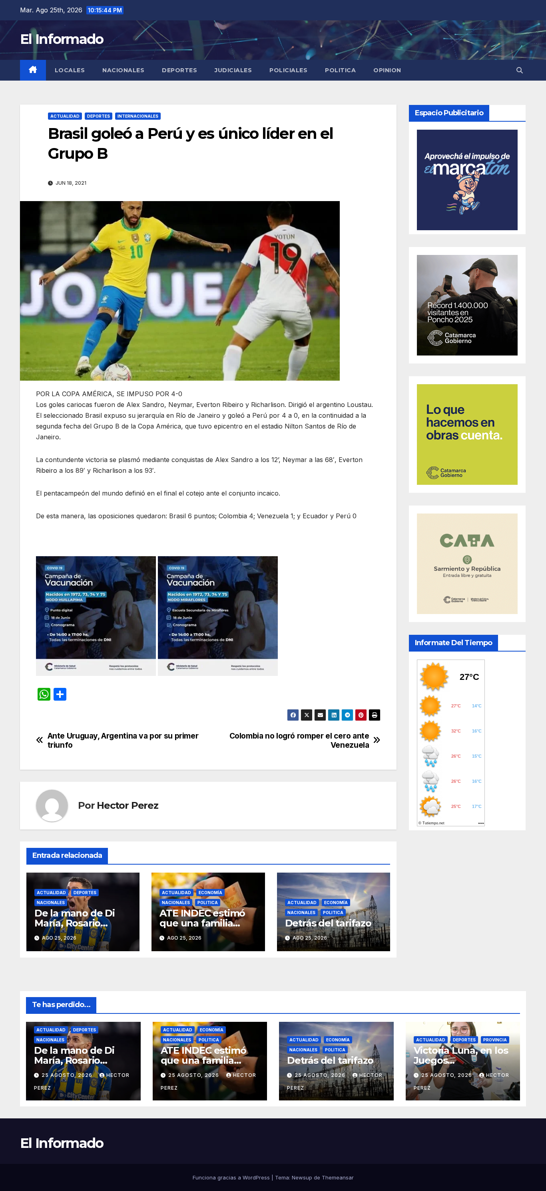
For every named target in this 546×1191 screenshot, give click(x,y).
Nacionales (123, 70)
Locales (70, 70)
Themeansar (338, 1177)
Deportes (179, 70)
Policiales (288, 70)
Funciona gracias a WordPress (232, 1177)
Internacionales (138, 116)
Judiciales (233, 70)
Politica (340, 70)
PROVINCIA (495, 1039)
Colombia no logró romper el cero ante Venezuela (299, 740)
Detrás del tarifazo (328, 923)
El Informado (62, 39)
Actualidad (65, 116)
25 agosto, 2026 (68, 1075)
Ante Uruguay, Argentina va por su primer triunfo (123, 740)
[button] (519, 70)
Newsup (302, 1177)
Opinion (387, 70)
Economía (210, 892)
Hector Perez (127, 805)
